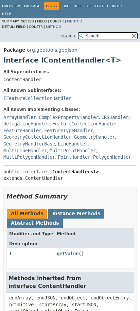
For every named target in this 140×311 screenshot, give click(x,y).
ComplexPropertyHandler (69, 117)
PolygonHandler (112, 157)
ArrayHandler (19, 117)
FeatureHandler (22, 130)
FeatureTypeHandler (68, 130)
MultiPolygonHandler (29, 157)
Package (32, 6)
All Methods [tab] (27, 213)
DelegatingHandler (26, 123)
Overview (11, 6)
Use (66, 6)
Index (117, 6)
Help (6, 14)
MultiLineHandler (25, 150)
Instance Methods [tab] (76, 213)
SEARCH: (68, 36)
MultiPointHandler (73, 150)
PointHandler (74, 157)
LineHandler (73, 143)
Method (74, 21)
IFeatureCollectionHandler (37, 98)
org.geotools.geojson (52, 50)
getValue (67, 253)
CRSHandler (114, 117)
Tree (77, 6)
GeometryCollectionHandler (37, 137)
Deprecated (97, 6)
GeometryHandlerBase (29, 143)
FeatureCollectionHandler (85, 123)
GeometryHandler (94, 137)
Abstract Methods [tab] (35, 223)
